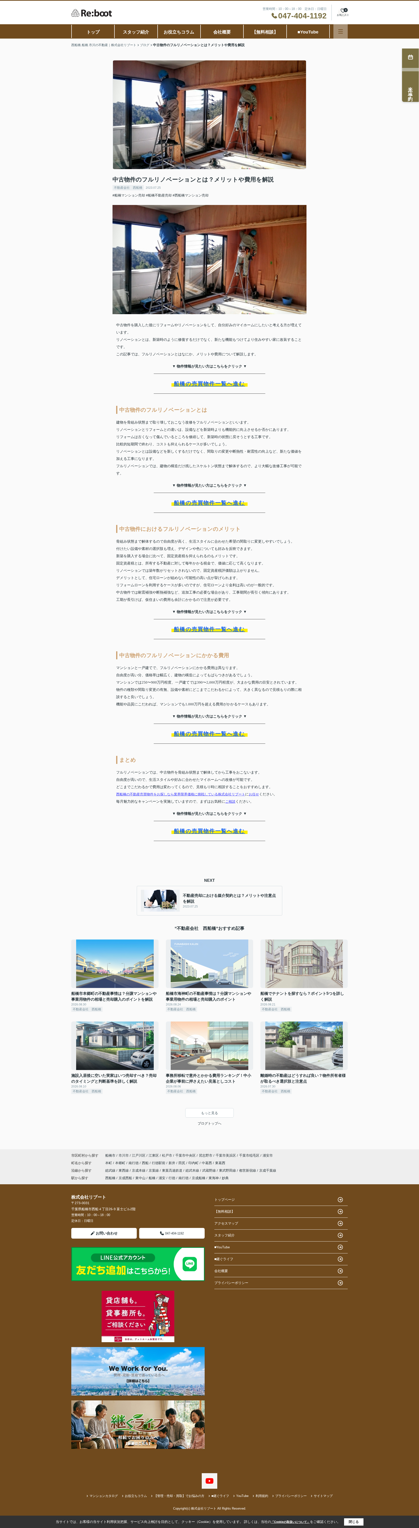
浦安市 (268, 1155)
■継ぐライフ (223, 1259)
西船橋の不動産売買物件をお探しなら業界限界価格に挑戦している (167, 794)
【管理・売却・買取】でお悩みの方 (179, 1496)
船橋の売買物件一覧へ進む (209, 384)
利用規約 (262, 1496)
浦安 (162, 1178)
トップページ (224, 1199)
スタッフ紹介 (136, 32)
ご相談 (230, 801)
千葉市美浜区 (226, 1155)
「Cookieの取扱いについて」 (290, 1522)
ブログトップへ (209, 1123)
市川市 (124, 1155)
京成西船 (125, 1178)
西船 (146, 1163)
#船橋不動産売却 (159, 195)
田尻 (182, 1163)
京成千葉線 (267, 1170)
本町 (109, 1163)
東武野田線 (228, 1170)
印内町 (194, 1163)
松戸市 (167, 1155)
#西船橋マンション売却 (191, 195)
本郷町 (120, 1163)
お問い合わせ (107, 1233)
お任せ (254, 794)
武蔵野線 (209, 1170)
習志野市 (205, 1155)
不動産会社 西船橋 (128, 187)
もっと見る (209, 1113)
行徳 (172, 1178)
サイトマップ (323, 1496)
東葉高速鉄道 (172, 1170)
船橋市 (110, 1155)
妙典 (225, 1178)
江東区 (154, 1155)
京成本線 (139, 1170)
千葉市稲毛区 (249, 1155)
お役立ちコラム (179, 32)
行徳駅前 (159, 1163)
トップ (93, 32)
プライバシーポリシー (231, 1283)
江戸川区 (138, 1155)
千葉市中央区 (185, 1155)
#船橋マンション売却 (129, 195)
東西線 (124, 1170)
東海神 (214, 1178)
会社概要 (222, 32)
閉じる (354, 1522)
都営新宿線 (248, 1170)
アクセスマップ (226, 1223)
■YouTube (308, 32)
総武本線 (192, 1170)
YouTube (242, 1496)
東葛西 (220, 1163)
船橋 (152, 1178)
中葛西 (207, 1163)
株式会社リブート (231, 794)
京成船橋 (198, 1178)
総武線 (110, 1170)
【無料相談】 (265, 32)
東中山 (140, 1178)
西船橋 (110, 1178)
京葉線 (154, 1170)
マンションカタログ (103, 1496)
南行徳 (134, 1163)
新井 (172, 1163)
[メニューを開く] (340, 31)
